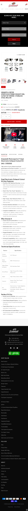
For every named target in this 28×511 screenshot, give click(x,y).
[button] (1, 4)
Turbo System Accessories (6, 429)
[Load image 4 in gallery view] (19, 81)
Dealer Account (4, 490)
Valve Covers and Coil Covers (7, 437)
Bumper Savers (4, 383)
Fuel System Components (6, 397)
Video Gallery (4, 476)
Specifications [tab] (13, 154)
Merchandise (4, 412)
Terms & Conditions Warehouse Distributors (10, 455)
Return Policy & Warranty (6, 453)
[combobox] (14, 22)
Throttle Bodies (4, 426)
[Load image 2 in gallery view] (8, 81)
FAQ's (2, 444)
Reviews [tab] (20, 154)
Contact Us (3, 471)
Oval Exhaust (4, 415)
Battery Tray (3, 372)
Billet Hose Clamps (5, 375)
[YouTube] (17, 348)
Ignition (2, 404)
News (2, 487)
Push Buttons (4, 418)
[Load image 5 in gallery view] (24, 81)
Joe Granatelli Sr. (5, 479)
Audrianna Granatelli (5, 468)
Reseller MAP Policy (5, 450)
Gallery (2, 474)
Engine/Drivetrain (5, 392)
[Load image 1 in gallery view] (3, 81)
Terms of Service (17, 506)
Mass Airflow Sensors (5, 410)
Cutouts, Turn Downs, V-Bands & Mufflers (9, 364)
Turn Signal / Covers (5, 432)
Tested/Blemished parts (6, 424)
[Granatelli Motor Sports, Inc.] (13, 4)
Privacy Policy (4, 447)
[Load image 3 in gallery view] (14, 81)
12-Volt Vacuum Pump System (7, 367)
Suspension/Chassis (5, 421)
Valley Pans (3, 435)
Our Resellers (4, 482)
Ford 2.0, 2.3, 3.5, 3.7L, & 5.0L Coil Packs (9, 394)
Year (3, 20)
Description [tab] (4, 154)
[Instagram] (14, 348)
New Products (4, 361)
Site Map (3, 485)
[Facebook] (10, 348)
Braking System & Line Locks (7, 380)
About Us (3, 465)
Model (3, 32)
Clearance (3, 386)
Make (3, 26)
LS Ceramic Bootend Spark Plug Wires (9, 407)
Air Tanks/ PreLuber (5, 369)
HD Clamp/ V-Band (5, 401)
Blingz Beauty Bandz (5, 378)
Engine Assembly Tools (6, 389)
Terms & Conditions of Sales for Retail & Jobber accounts (13, 458)
